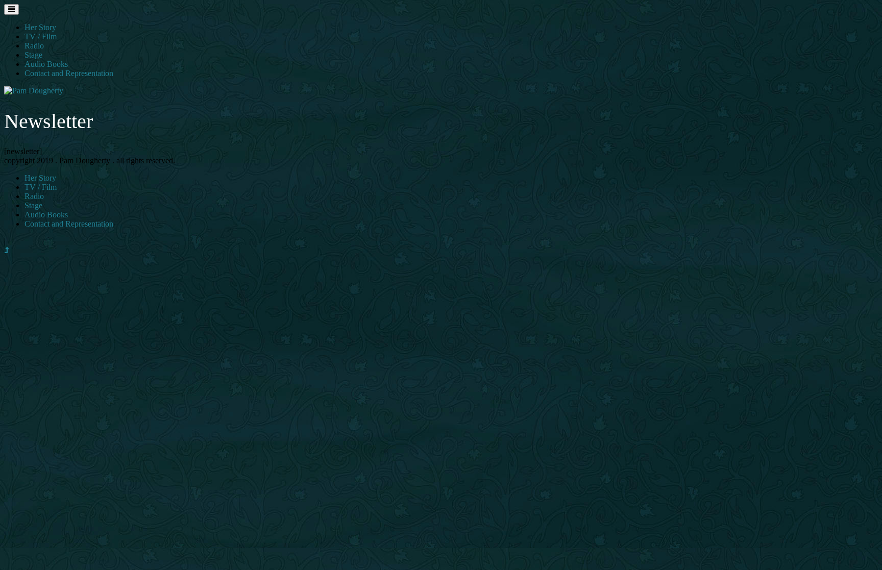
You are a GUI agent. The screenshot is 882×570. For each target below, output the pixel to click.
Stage (33, 55)
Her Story (40, 27)
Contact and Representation (68, 73)
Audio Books (46, 64)
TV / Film (40, 36)
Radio (34, 45)
